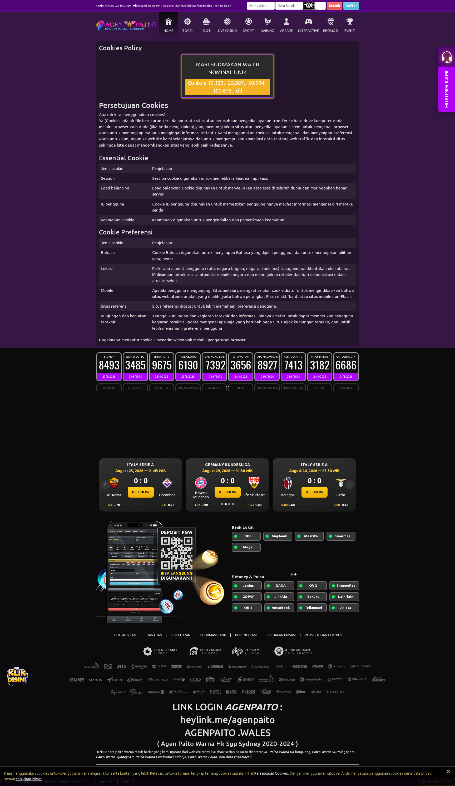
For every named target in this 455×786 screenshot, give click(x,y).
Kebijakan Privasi (29, 779)
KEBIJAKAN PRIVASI (281, 635)
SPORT (248, 30)
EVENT (349, 30)
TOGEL (187, 30)
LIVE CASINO (227, 30)
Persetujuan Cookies (271, 773)
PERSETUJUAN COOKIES (323, 635)
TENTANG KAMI (125, 635)
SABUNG (267, 30)
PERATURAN (180, 635)
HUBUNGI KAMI (246, 635)
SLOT (206, 30)
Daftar (351, 6)
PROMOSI (330, 30)
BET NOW (141, 492)
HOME (168, 30)
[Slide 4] (233, 504)
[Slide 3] (229, 504)
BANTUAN (154, 635)
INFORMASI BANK (213, 635)
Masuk (334, 6)
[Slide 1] (222, 504)
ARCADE (286, 30)
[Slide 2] (226, 504)
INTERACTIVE (308, 30)
